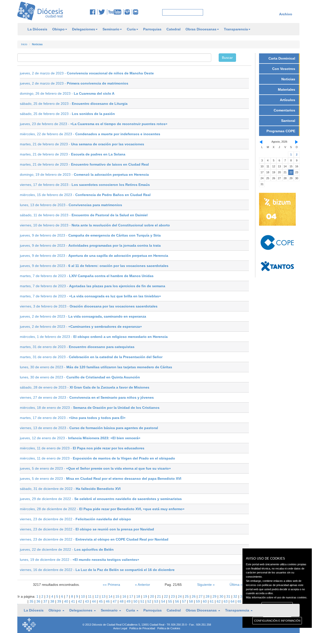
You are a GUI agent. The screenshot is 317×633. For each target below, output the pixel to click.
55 (170, 601)
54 (163, 601)
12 (97, 596)
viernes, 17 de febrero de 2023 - (85, 185)
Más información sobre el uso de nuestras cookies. (276, 597)
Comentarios (284, 110)
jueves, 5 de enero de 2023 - (95, 468)
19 (145, 596)
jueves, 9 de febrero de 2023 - (90, 235)
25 (187, 596)
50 (135, 601)
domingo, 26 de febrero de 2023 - (67, 93)
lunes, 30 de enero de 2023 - (96, 367)
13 (104, 596)
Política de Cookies (168, 628)
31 (228, 596)
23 (173, 596)
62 (219, 601)
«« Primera (111, 585)
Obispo (58, 29)
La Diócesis (37, 29)
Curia (131, 29)
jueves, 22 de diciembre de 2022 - (67, 549)
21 (159, 596)
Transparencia (236, 29)
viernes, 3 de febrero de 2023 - (89, 306)
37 (45, 601)
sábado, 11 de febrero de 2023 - (84, 215)
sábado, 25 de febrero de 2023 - (74, 104)
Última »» (237, 585)
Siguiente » (206, 585)
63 (226, 601)
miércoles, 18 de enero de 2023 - (89, 408)
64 (233, 601)
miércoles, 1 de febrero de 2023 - (94, 337)
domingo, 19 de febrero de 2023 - (84, 174)
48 (122, 601)
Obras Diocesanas (200, 29)
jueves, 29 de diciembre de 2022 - (101, 499)
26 (194, 596)
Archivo (285, 14)
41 (73, 601)
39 (59, 601)
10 (83, 596)
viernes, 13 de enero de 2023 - (89, 428)
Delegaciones (83, 29)
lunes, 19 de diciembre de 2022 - (79, 560)
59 (198, 601)
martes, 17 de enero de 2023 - (73, 418)
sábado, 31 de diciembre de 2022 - (70, 489)
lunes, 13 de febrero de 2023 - (71, 205)
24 (180, 596)
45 (101, 601)
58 (191, 601)
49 (129, 601)
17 (131, 596)
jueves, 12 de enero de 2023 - (80, 438)
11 (90, 596)
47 (115, 601)
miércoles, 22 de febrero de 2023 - (90, 134)
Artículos (287, 100)
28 (208, 596)
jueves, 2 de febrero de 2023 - (83, 316)
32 (235, 596)
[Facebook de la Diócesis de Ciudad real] (94, 12)
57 (184, 601)
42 (80, 601)
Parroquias (152, 29)
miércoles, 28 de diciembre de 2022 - (102, 509)
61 (212, 601)
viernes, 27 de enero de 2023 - (87, 397)
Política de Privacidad (142, 628)
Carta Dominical (281, 58)
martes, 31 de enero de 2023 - (77, 347)
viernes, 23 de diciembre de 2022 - (75, 519)
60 (205, 601)
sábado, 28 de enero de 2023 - (84, 387)
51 (142, 601)
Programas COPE (280, 131)
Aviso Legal (120, 628)
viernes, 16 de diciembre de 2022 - (97, 570)
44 (94, 601)
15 (117, 596)
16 (124, 596)
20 (152, 596)
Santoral (288, 121)
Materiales (286, 89)
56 (177, 601)
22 (166, 596)
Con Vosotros (283, 69)
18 (138, 596)
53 (156, 601)
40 (66, 601)
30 (221, 596)
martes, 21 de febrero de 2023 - (82, 144)
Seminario (111, 29)
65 (239, 601)
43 (87, 601)
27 (201, 596)
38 (52, 601)
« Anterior (142, 585)
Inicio (24, 44)
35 (31, 601)
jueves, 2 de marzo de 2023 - (87, 73)
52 (149, 601)
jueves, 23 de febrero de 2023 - (93, 124)
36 (38, 601)
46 (108, 601)
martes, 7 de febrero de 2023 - (87, 276)
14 (110, 596)
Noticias (288, 79)
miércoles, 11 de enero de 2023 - (82, 448)
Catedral (173, 29)
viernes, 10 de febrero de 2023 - (95, 225)
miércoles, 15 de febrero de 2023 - (85, 195)
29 (214, 596)
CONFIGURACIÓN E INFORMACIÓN (277, 620)
